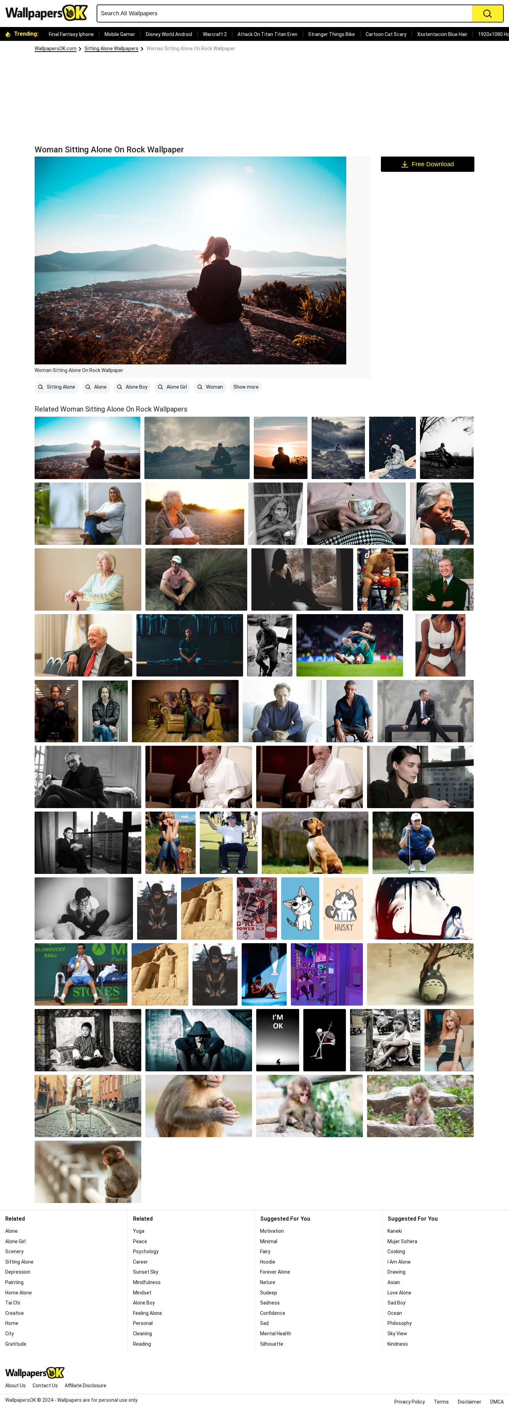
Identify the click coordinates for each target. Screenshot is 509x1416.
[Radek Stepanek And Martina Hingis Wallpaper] (81, 974)
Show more (246, 387)
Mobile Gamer (120, 34)
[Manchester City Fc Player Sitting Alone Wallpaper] (189, 645)
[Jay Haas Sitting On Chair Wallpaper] (229, 843)
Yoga (138, 1231)
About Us (15, 1385)
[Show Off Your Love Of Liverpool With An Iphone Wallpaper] (264, 974)
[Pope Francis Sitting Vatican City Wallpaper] (198, 777)
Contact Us (45, 1385)
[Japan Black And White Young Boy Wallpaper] (88, 1040)
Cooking (396, 1251)
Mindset (142, 1292)
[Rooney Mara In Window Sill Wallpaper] (88, 843)
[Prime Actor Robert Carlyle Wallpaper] (105, 711)
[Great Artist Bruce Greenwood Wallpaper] (282, 711)
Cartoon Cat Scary (386, 34)
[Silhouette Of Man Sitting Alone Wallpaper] (280, 448)
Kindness (397, 1344)
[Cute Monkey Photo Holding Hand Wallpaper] (198, 1106)
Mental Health (275, 1333)
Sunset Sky (145, 1272)
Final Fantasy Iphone (71, 34)
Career (140, 1262)
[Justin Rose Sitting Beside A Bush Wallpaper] (196, 579)
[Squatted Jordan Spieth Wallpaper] (423, 843)
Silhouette (271, 1344)
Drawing (396, 1272)
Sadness (270, 1303)
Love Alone (399, 1292)
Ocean (394, 1313)
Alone (100, 387)
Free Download (433, 164)
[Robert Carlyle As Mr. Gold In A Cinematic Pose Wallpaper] (185, 711)
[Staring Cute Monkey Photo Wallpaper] (420, 1106)
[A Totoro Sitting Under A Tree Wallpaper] (420, 974)
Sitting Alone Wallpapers (111, 48)
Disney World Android (169, 34)
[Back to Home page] (49, 13)
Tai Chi (12, 1303)
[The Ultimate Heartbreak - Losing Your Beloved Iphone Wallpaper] (277, 1040)
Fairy (265, 1251)
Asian (393, 1282)
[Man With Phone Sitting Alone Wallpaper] (338, 448)
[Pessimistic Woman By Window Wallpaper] (302, 579)
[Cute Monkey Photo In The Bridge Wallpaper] (88, 1172)
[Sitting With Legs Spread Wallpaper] (88, 1106)
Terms (441, 1402)
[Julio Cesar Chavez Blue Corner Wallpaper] (382, 579)
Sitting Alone (60, 387)
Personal (143, 1323)
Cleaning (142, 1333)
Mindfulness (147, 1282)
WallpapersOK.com (56, 48)
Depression (17, 1272)
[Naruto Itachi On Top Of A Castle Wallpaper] (157, 908)
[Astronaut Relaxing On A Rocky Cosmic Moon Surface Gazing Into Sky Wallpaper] (392, 448)
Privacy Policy (409, 1402)
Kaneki (394, 1231)
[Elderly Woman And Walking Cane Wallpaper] (88, 579)
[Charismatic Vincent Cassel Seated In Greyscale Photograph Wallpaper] (88, 777)
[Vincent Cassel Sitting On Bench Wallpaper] (425, 711)
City (9, 1333)
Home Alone (18, 1292)
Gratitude (15, 1344)
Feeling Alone (147, 1313)
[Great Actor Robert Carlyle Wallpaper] (56, 711)
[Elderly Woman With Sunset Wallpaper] (194, 514)
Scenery (14, 1251)
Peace (140, 1241)
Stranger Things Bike (331, 34)
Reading (142, 1344)
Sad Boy (396, 1303)
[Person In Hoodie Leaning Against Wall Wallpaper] (198, 1040)
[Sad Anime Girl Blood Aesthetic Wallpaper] (420, 908)
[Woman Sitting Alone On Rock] (87, 448)
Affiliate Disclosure (85, 1385)
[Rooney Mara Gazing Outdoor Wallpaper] (420, 777)
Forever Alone (275, 1272)
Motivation (272, 1231)
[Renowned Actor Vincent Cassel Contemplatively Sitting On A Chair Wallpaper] (350, 711)
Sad (264, 1323)
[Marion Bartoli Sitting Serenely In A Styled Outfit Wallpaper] (88, 514)
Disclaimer (469, 1402)
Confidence (272, 1313)
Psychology (146, 1251)
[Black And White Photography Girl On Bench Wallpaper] (447, 448)
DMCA (497, 1402)
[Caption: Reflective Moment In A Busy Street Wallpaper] (385, 1040)
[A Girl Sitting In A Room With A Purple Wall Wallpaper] (327, 974)
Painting (14, 1282)
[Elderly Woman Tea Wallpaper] (356, 514)
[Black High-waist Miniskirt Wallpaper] (449, 1040)
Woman (214, 387)
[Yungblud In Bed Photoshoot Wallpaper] (84, 908)
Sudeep (268, 1292)
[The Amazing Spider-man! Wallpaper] (257, 908)
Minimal (268, 1241)
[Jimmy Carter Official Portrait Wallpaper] (443, 579)
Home (11, 1323)
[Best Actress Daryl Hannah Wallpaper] (170, 843)
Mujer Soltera (402, 1241)
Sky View (397, 1333)
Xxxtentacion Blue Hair (442, 34)
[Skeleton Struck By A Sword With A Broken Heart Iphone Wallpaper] (324, 1040)
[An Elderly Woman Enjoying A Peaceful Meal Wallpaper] (275, 514)
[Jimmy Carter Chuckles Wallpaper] (83, 645)
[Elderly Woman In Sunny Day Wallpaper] (442, 514)
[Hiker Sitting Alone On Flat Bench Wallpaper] (197, 448)
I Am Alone (399, 1262)
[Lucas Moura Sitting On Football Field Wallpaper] (349, 645)
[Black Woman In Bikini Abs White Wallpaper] (440, 645)
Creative (14, 1313)
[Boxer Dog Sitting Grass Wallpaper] (315, 843)
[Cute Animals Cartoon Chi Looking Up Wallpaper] (300, 908)
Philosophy (399, 1323)
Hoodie (267, 1262)
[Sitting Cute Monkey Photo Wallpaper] (309, 1106)
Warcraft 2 (215, 34)
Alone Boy (136, 387)
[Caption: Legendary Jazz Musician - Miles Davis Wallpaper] (270, 645)
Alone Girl (176, 387)
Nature (267, 1282)
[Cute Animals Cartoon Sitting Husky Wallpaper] (343, 908)
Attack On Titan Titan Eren (267, 34)
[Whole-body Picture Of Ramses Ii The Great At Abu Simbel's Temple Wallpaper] (207, 908)
